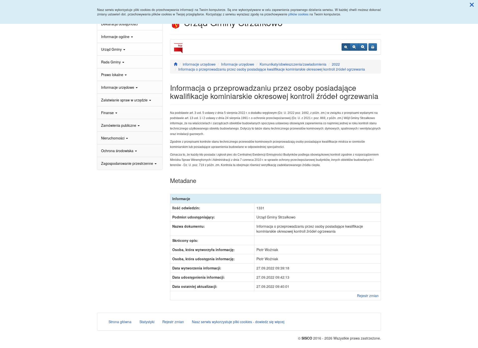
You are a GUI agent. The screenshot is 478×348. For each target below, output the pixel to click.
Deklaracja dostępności (119, 23)
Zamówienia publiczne (119, 125)
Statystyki (146, 321)
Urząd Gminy (112, 49)
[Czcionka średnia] (354, 47)
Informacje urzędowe (118, 87)
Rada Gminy (111, 61)
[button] (471, 4)
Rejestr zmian (368, 295)
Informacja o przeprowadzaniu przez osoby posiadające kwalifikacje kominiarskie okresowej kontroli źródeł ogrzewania (271, 69)
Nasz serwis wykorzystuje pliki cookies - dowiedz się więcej (238, 321)
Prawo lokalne (112, 74)
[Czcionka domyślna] (346, 47)
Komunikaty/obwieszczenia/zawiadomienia (293, 64)
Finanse (108, 112)
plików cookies (298, 14)
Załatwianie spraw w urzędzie (125, 99)
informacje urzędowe (199, 64)
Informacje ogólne (115, 36)
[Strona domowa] (175, 64)
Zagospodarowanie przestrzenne (127, 163)
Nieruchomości (113, 137)
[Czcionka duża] (362, 47)
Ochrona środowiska (117, 150)
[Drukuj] (372, 47)
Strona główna (120, 321)
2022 (336, 64)
